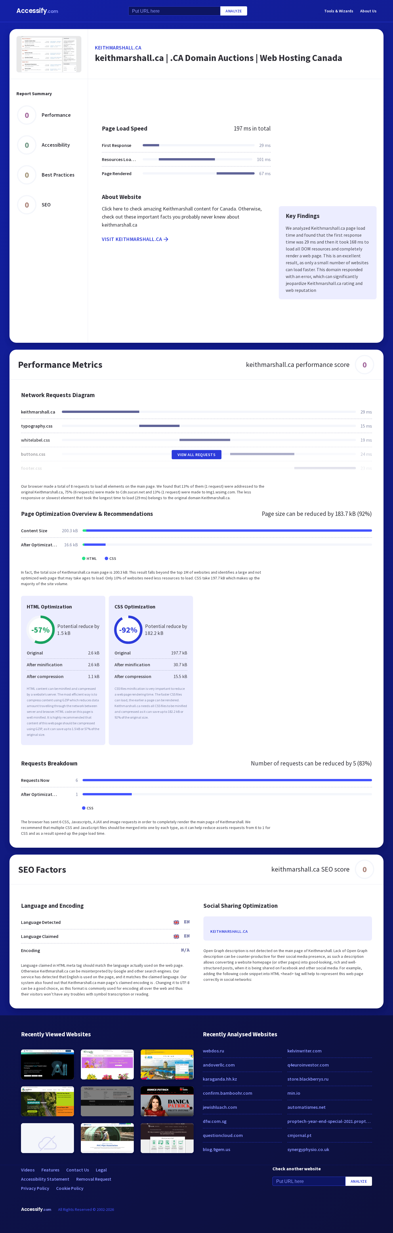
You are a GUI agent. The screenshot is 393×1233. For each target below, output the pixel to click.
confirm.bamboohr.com (227, 1093)
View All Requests (197, 454)
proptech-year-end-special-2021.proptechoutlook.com (329, 1121)
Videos (28, 1170)
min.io (293, 1093)
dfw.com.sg (214, 1121)
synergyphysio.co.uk (308, 1149)
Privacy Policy (35, 1188)
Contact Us (77, 1170)
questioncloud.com (223, 1135)
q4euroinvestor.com (308, 1065)
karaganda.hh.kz (220, 1079)
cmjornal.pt (299, 1135)
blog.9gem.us (216, 1149)
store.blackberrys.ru (308, 1079)
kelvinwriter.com (304, 1051)
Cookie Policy (69, 1188)
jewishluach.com (220, 1107)
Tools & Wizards (338, 11)
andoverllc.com (219, 1065)
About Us (368, 11)
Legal (101, 1170)
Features (50, 1170)
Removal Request (93, 1179)
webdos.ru (213, 1051)
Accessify (37, 10)
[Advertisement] (236, 99)
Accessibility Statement (45, 1179)
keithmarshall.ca (118, 47)
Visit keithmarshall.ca (132, 239)
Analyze (234, 11)
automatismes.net (306, 1107)
